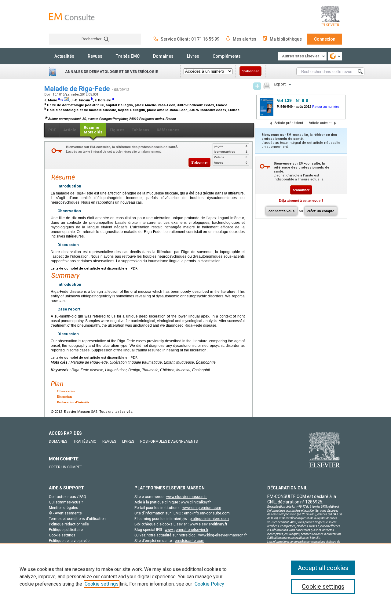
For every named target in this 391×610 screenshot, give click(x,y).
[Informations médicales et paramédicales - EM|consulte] (72, 16)
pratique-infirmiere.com (209, 519)
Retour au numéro (325, 106)
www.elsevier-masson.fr (186, 497)
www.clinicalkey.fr (196, 502)
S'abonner (250, 71)
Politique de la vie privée (69, 541)
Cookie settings (102, 584)
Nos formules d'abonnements (169, 441)
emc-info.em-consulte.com (207, 513)
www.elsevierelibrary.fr (208, 524)
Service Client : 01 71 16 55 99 (190, 39)
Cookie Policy (209, 584)
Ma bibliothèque (286, 39)
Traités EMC (128, 56)
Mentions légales (63, 508)
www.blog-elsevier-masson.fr (222, 535)
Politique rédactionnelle (69, 524)
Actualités (64, 56)
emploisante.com (189, 541)
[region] (195, 576)
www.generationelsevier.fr (186, 530)
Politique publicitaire (66, 530)
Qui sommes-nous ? (66, 502)
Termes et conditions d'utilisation (77, 519)
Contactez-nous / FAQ (67, 497)
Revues (95, 56)
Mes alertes (244, 39)
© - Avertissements (65, 513)
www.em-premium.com (201, 508)
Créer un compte (65, 467)
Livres (193, 56)
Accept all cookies (323, 568)
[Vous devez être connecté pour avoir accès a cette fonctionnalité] (257, 86)
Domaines (163, 56)
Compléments (227, 56)
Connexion (324, 39)
